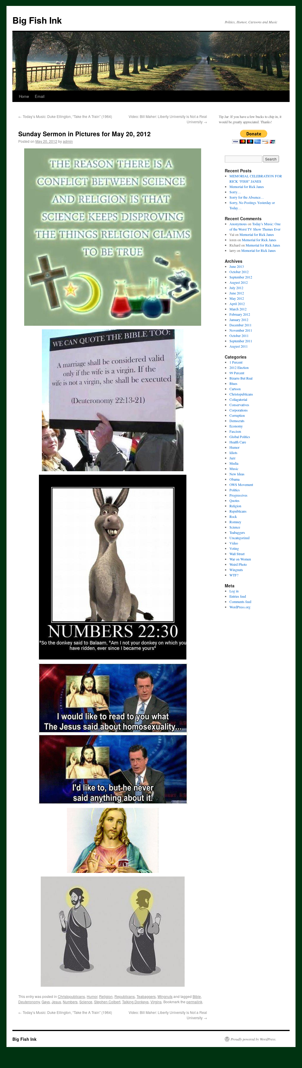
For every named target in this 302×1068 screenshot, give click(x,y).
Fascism (235, 431)
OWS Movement (241, 484)
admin (68, 141)
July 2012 (236, 287)
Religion (106, 996)
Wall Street (236, 553)
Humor (92, 996)
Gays (46, 1001)
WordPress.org (239, 607)
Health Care (237, 442)
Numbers (70, 1001)
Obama (234, 479)
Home (24, 96)
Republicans (124, 996)
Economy (236, 426)
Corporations (238, 410)
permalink (194, 1001)
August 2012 (238, 282)
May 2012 (236, 298)
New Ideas (236, 473)
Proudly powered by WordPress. (253, 1039)
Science (85, 1001)
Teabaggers (146, 996)
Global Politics (239, 436)
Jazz (232, 458)
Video (233, 543)
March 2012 (238, 309)
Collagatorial (238, 399)
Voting (234, 548)
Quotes (234, 500)
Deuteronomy (29, 1001)
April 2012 (237, 303)
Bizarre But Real (240, 378)
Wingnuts (165, 996)
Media (233, 463)
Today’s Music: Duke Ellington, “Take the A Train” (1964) (65, 116)
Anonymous (238, 223)
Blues (233, 383)
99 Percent (236, 372)
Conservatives (239, 404)
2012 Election (239, 367)
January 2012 (238, 319)
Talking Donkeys (135, 1001)
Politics (234, 489)
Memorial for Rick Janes (246, 186)
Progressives (238, 495)
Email (40, 96)
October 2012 (239, 271)
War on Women (240, 559)
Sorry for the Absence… (246, 197)
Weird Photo (238, 564)
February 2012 (239, 314)
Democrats (236, 420)
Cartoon (235, 388)
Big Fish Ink (37, 20)
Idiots (233, 452)
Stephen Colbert (107, 1001)
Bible (197, 996)
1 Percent (235, 362)
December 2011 (240, 324)
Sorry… (235, 191)
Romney (235, 521)
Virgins (156, 1001)
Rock (233, 516)
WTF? (233, 575)
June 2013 (236, 266)
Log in (234, 591)
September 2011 (240, 340)
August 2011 (238, 346)
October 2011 (239, 335)
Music (233, 468)
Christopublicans (71, 996)
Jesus (56, 1001)
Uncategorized (239, 537)
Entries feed (237, 596)
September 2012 (240, 277)
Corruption (237, 415)
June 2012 (236, 293)
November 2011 (240, 330)
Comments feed (240, 601)
